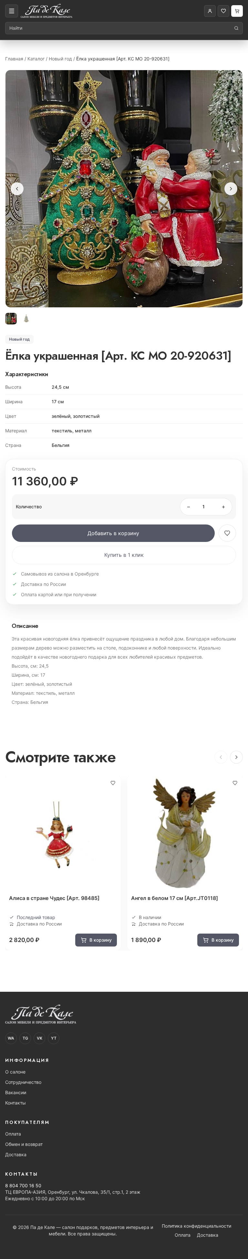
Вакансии (15, 1092)
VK (39, 1038)
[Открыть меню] (11, 11)
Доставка (15, 1154)
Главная (14, 58)
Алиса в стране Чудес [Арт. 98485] (54, 898)
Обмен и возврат (24, 1144)
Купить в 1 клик (124, 555)
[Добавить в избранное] (227, 533)
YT (54, 1038)
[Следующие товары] (236, 757)
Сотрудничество (23, 1082)
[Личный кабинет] (210, 11)
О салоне (15, 1071)
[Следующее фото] (230, 188)
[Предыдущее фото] (17, 188)
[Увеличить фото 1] (124, 188)
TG (25, 1038)
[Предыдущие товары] (220, 757)
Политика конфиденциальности (196, 1226)
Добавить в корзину (113, 533)
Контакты (15, 1103)
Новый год (60, 58)
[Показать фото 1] (11, 318)
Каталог (36, 58)
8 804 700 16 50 (23, 1185)
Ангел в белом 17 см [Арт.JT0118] (174, 898)
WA (11, 1038)
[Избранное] (223, 11)
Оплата (13, 1134)
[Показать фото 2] (26, 318)
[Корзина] (237, 11)
